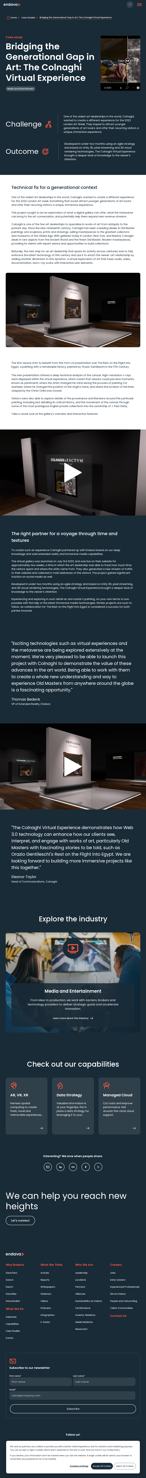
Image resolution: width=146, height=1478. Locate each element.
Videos (44, 1301)
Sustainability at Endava (88, 1301)
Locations (80, 1279)
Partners (80, 1287)
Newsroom (81, 1329)
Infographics (47, 1315)
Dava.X (9, 1279)
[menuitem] (21, 1272)
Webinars (45, 1294)
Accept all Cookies (102, 1466)
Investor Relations (85, 1315)
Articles (44, 1272)
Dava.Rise (11, 1294)
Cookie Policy (113, 1450)
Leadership (81, 1272)
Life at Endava (118, 1294)
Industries (11, 1317)
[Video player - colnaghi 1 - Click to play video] (73, 766)
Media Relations (84, 1322)
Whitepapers (47, 1287)
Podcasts (45, 1308)
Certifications (82, 1308)
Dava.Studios (13, 1301)
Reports (44, 1279)
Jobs (112, 1272)
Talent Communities (121, 1308)
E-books (45, 1322)
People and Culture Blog (123, 1301)
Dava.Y (9, 1287)
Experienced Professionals (124, 1287)
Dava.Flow (11, 1272)
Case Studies (13, 1331)
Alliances (80, 1294)
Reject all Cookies (125, 1466)
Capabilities (12, 1324)
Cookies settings (79, 1466)
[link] (60, 1167)
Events (9, 1338)
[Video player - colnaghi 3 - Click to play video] (73, 473)
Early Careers (117, 1279)
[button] (130, 5)
